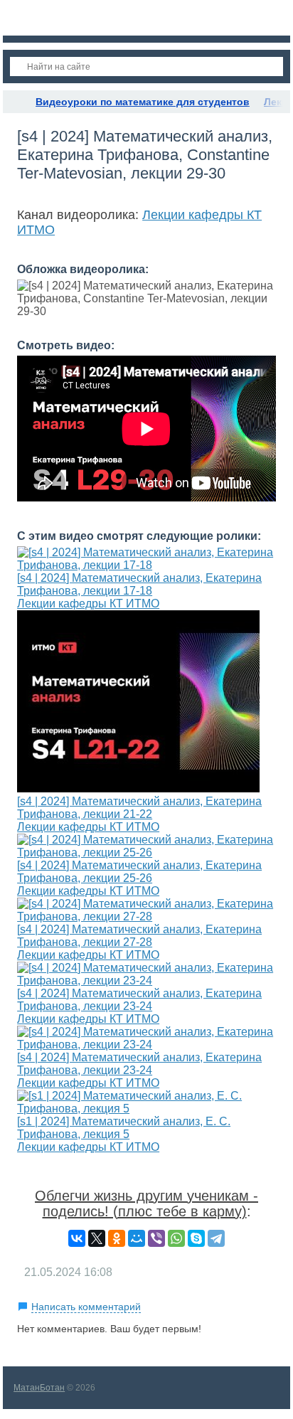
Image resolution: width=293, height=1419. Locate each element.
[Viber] (156, 1238)
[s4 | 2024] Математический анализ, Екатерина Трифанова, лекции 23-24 (139, 999)
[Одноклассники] (116, 1238)
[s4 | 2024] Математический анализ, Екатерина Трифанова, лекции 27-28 (139, 935)
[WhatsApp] (176, 1238)
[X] (96, 1238)
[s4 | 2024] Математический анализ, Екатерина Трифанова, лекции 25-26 (139, 871)
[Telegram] (216, 1238)
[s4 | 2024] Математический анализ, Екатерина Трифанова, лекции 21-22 (139, 807)
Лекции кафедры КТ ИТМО (88, 603)
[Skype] (196, 1238)
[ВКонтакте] (76, 1238)
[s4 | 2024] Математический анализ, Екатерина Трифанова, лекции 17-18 (139, 584)
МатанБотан (39, 1388)
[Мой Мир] (136, 1238)
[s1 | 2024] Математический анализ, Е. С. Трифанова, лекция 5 (123, 1127)
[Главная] (15, 101)
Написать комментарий (86, 1306)
